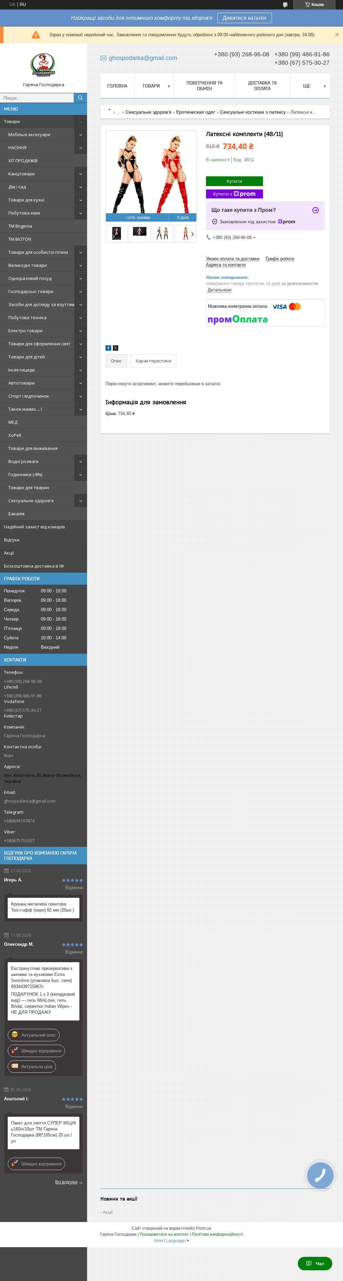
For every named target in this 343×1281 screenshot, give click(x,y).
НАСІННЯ (17, 147)
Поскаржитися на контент (164, 1234)
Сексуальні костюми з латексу (253, 112)
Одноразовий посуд (30, 278)
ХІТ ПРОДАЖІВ (23, 161)
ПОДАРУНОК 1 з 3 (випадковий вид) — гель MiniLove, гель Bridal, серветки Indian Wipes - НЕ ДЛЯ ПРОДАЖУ (43, 1003)
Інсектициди (21, 370)
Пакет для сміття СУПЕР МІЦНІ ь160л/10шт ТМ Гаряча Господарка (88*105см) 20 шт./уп (43, 1132)
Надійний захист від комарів (34, 527)
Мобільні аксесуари (29, 134)
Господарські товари (30, 291)
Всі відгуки (66, 1182)
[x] (115, 349)
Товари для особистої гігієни (38, 252)
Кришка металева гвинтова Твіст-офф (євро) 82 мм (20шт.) (42, 907)
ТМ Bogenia (20, 226)
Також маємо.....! (25, 409)
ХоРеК (15, 435)
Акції (9, 553)
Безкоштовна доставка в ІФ (34, 566)
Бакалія (16, 514)
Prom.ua (203, 1228)
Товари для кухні (26, 200)
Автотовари (21, 383)
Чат (320, 1263)
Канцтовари (21, 174)
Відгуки (11, 540)
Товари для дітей (26, 357)
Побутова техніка (27, 317)
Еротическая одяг (195, 112)
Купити (234, 181)
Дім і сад (17, 187)
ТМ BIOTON (19, 239)
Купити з (222, 194)
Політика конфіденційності (217, 1234)
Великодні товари (27, 265)
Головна (117, 86)
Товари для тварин (28, 487)
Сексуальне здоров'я (31, 501)
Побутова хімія (24, 213)
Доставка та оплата (262, 85)
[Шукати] (80, 98)
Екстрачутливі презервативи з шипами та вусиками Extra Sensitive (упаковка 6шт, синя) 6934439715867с (41, 977)
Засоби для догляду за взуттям (41, 304)
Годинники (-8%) (25, 474)
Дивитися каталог (245, 18)
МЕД (12, 422)
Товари (12, 121)
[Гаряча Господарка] (43, 65)
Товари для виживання (33, 448)
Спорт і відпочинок (28, 396)
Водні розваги (23, 461)
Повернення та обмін (204, 85)
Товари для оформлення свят (39, 344)
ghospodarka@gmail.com (30, 801)
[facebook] (108, 349)
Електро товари (25, 331)
